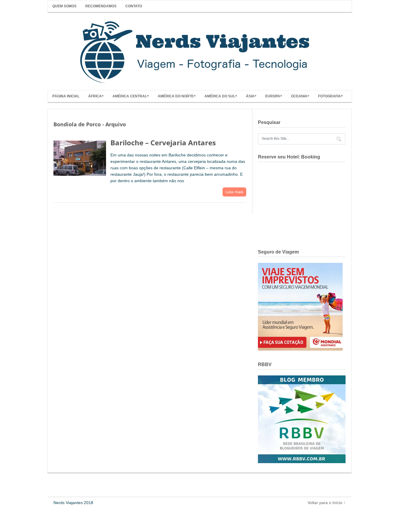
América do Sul (220, 96)
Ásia (251, 96)
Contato (133, 6)
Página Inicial (65, 96)
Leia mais (234, 191)
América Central (130, 96)
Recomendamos (101, 6)
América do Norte (177, 96)
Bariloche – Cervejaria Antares (163, 142)
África (96, 96)
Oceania (300, 96)
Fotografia (330, 96)
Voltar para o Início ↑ (327, 502)
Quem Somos (64, 6)
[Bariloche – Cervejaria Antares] (79, 157)
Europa (273, 96)
